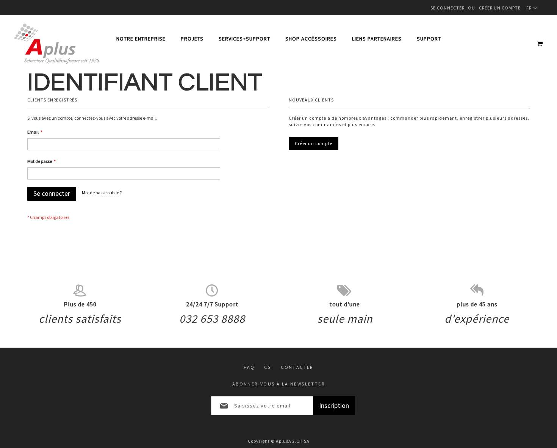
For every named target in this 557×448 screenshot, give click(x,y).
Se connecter (447, 8)
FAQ (249, 367)
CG (268, 367)
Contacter (297, 367)
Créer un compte (500, 8)
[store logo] (56, 43)
